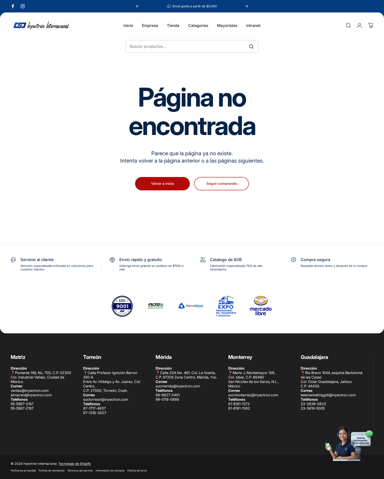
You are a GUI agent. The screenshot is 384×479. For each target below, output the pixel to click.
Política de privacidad (23, 470)
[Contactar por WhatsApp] (348, 443)
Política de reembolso (52, 470)
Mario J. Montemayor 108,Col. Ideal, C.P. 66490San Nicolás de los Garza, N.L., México (253, 379)
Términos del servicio (80, 470)
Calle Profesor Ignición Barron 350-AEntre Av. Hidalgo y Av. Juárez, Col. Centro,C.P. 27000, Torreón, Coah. (112, 381)
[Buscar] (251, 46)
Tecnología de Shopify (74, 463)
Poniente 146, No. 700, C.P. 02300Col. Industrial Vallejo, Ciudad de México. (41, 377)
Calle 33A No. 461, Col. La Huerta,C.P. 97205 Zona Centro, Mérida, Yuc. (186, 374)
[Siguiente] (247, 6)
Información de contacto (110, 470)
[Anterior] (137, 6)
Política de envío (137, 470)
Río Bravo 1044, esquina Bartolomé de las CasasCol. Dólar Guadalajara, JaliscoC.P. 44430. (331, 379)
